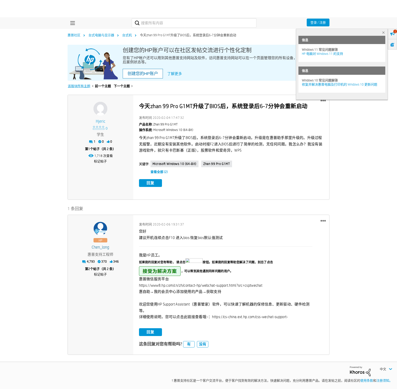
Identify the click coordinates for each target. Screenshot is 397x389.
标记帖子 (100, 161)
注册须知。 (384, 380)
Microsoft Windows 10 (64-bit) (174, 164)
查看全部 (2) (159, 172)
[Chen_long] (100, 229)
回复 (150, 183)
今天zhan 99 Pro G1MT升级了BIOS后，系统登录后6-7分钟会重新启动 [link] (188, 35)
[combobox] (194, 23)
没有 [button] (202, 344)
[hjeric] (100, 109)
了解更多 (174, 74)
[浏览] (71, 23)
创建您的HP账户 (143, 73)
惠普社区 (74, 35)
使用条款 (366, 380)
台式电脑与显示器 (101, 35)
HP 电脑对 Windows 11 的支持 (322, 54)
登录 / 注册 (318, 22)
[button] (323, 100)
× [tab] (383, 32)
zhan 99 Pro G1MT (216, 164)
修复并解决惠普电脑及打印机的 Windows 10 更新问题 (339, 84)
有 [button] (189, 344)
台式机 (127, 35)
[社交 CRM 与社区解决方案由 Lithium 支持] (360, 371)
